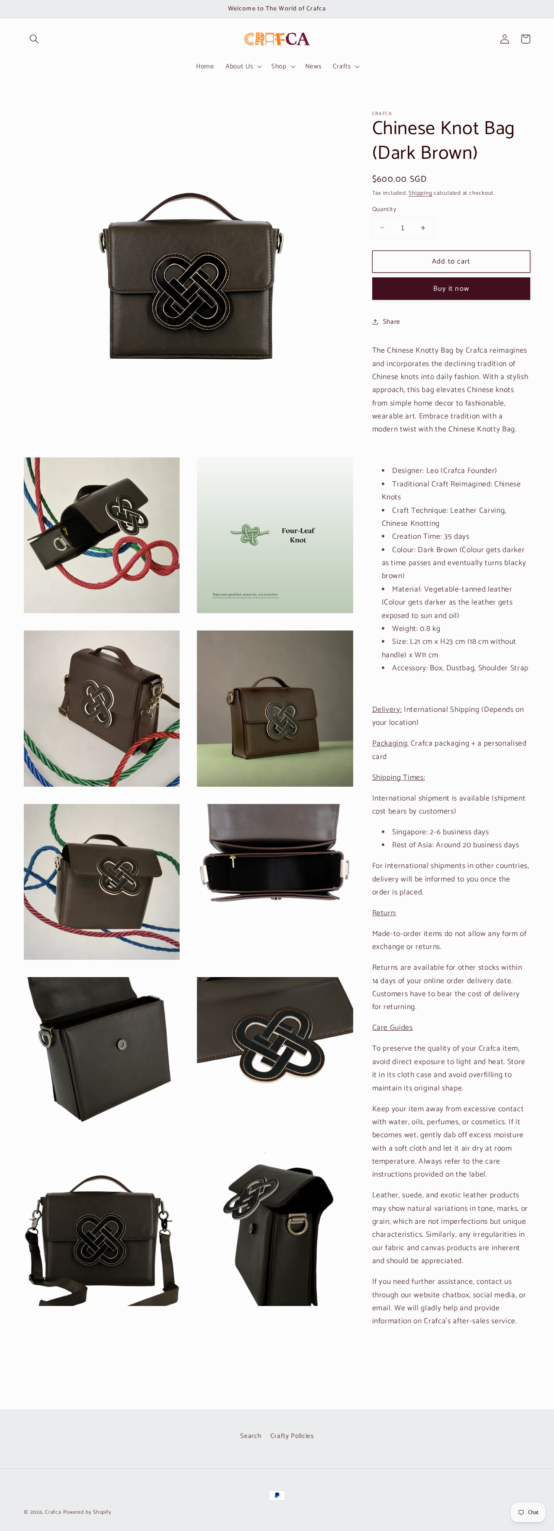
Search (250, 1436)
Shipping (420, 193)
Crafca (53, 1512)
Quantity (384, 209)
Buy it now (451, 288)
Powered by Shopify (87, 1512)
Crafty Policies (292, 1436)
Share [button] (391, 321)
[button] (34, 39)
